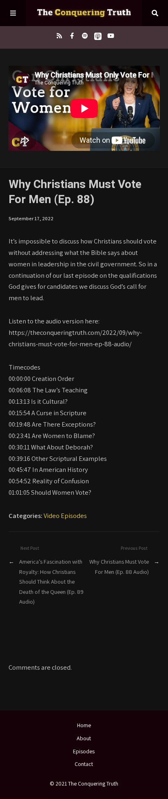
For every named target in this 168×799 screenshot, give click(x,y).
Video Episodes (65, 515)
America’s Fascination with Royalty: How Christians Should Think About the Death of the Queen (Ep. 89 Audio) (51, 581)
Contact (84, 764)
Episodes (84, 751)
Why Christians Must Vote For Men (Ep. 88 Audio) (119, 566)
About (84, 738)
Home (84, 725)
